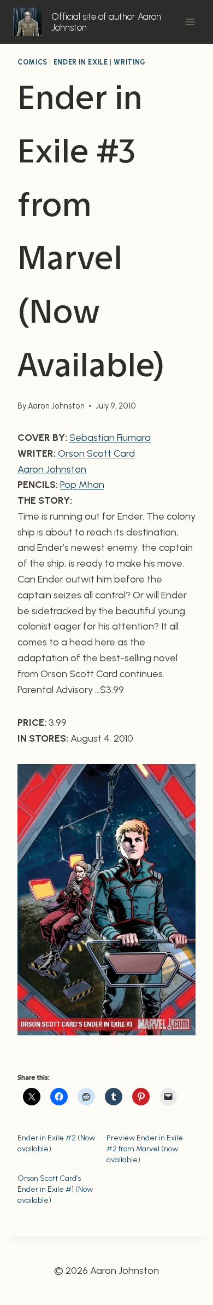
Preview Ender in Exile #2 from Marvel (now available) (144, 1148)
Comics (32, 62)
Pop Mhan (82, 485)
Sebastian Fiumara (110, 438)
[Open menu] (190, 21)
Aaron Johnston (56, 406)
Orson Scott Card (96, 453)
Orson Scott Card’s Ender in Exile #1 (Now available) (55, 1189)
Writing (129, 62)
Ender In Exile (81, 62)
